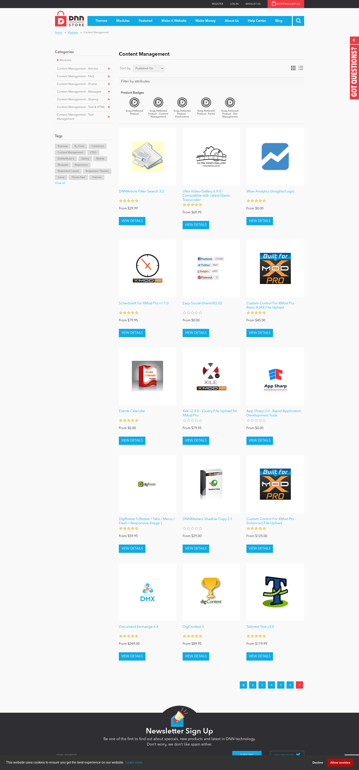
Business (63, 146)
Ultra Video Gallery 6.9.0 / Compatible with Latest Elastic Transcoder (206, 196)
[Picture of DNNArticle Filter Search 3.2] (147, 156)
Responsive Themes (97, 171)
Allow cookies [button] (340, 762)
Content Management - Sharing (77, 99)
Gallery (85, 159)
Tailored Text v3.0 (260, 627)
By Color (79, 146)
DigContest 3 (193, 627)
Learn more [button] (133, 762)
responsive (81, 165)
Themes (96, 177)
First (243, 685)
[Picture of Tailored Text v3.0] (275, 592)
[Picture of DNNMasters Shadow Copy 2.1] (211, 484)
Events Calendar (132, 411)
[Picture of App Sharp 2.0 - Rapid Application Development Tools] (275, 376)
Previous (252, 685)
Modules (65, 60)
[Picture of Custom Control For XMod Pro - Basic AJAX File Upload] (275, 268)
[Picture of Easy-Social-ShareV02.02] (211, 268)
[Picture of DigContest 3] (211, 592)
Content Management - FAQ (75, 76)
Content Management (70, 152)
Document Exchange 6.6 (139, 627)
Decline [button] (317, 762)
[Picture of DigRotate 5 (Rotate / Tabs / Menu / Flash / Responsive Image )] (147, 484)
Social (61, 177)
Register (217, 4)
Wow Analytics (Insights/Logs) (270, 191)
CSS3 (93, 152)
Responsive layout (68, 171)
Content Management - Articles (77, 68)
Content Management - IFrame (77, 84)
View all (60, 183)
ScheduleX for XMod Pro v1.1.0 (144, 303)
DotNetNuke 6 (66, 159)
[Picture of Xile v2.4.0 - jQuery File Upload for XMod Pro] (211, 376)
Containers (97, 146)
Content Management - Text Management (75, 116)
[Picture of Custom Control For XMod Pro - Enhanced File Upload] (275, 484)
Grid (293, 68)
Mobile (100, 159)
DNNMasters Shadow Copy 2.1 (207, 519)
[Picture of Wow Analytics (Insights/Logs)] (275, 156)
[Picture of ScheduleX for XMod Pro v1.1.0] (147, 268)
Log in (234, 4)
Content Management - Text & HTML (81, 107)
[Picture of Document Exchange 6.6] (147, 592)
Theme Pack (78, 177)
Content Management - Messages (79, 91)
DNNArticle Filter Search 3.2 (141, 191)
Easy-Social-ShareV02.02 (202, 303)
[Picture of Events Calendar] (147, 376)
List (300, 68)
